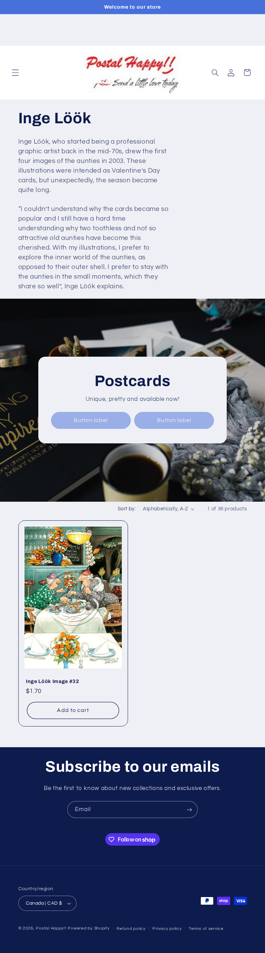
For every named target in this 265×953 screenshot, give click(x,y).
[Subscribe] (189, 809)
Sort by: (127, 508)
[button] (15, 72)
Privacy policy (167, 929)
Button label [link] (91, 420)
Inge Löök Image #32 (52, 681)
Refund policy (131, 929)
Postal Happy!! (51, 928)
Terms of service (206, 929)
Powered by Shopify (88, 928)
